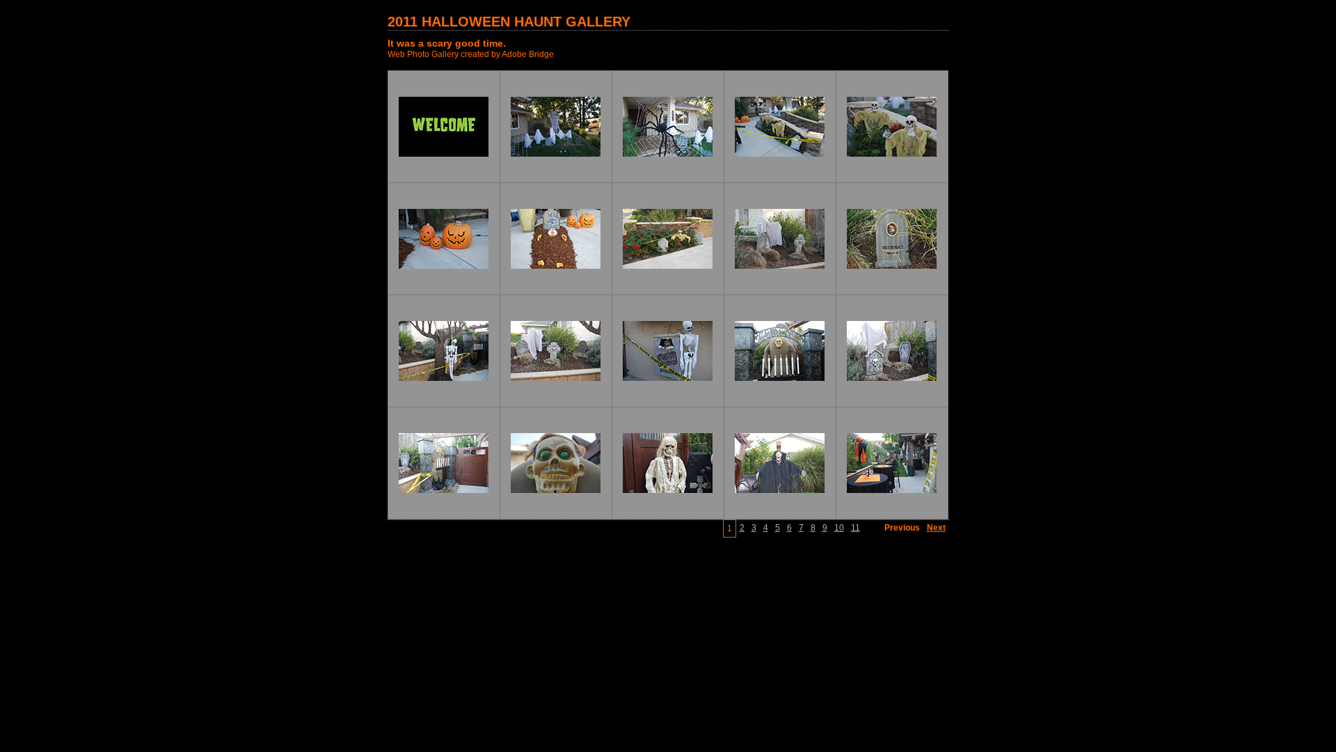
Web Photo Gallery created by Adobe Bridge (471, 54)
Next (936, 528)
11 (855, 528)
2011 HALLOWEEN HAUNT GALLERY (509, 21)
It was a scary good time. (447, 43)
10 (839, 528)
